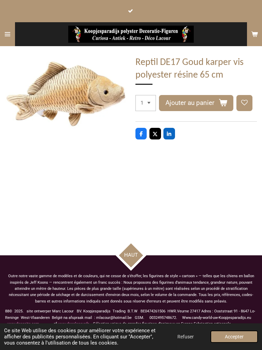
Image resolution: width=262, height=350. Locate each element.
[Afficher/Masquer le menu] (7, 34)
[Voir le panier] (254, 34)
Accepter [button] (234, 336)
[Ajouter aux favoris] (244, 103)
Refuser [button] (185, 336)
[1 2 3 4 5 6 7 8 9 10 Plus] (145, 103)
